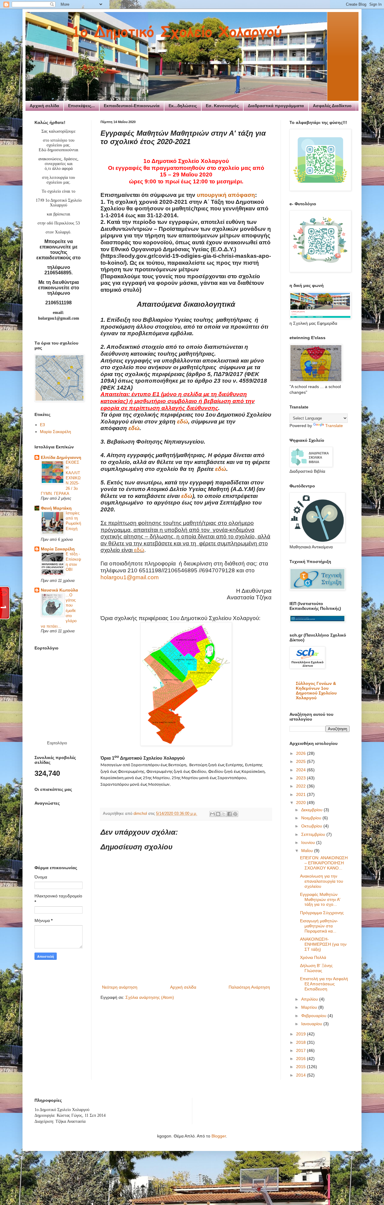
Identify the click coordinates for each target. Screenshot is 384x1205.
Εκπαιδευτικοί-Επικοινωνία (132, 105)
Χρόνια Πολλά (313, 957)
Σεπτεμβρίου (313, 834)
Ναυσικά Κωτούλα (59, 590)
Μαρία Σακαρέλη (55, 431)
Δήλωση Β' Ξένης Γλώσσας (316, 968)
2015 (301, 1066)
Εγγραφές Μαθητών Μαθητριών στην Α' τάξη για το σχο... (320, 899)
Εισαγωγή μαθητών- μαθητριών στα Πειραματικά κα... (319, 925)
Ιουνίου (308, 842)
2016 (301, 1058)
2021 (301, 794)
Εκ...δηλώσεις (183, 105)
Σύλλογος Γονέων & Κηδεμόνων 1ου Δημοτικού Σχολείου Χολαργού (316, 690)
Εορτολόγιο (57, 743)
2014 (301, 1075)
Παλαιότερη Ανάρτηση (249, 987)
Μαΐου (307, 850)
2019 (301, 1034)
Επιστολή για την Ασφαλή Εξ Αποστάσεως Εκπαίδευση (324, 983)
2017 (301, 1050)
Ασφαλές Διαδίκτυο (332, 105)
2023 (301, 778)
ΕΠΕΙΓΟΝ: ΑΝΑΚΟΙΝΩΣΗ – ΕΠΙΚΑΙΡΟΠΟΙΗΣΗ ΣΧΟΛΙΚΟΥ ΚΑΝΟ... (324, 862)
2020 (301, 802)
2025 (301, 761)
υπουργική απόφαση (226, 195)
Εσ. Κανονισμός (222, 105)
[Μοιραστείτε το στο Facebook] (229, 814)
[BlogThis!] (218, 814)
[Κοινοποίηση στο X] (224, 814)
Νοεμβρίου (311, 817)
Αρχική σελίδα (44, 105)
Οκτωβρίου (312, 826)
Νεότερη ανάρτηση (119, 987)
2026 (301, 753)
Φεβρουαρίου (314, 1015)
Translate (334, 425)
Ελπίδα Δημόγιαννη (61, 457)
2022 (301, 786)
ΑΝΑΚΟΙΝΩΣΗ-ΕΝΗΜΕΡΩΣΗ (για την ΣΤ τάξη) (323, 944)
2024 (301, 769)
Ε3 (42, 424)
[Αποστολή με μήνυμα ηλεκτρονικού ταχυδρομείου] (212, 814)
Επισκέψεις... (81, 105)
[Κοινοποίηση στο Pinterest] (235, 814)
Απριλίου (310, 999)
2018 (301, 1042)
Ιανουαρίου (312, 1023)
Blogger (219, 1136)
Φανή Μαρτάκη (56, 508)
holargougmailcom (129, 577)
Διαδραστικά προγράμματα (276, 105)
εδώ (182, 421)
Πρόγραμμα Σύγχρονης (322, 912)
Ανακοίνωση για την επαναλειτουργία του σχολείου (321, 881)
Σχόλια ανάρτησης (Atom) (149, 997)
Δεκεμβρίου (312, 809)
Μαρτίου (309, 1007)
